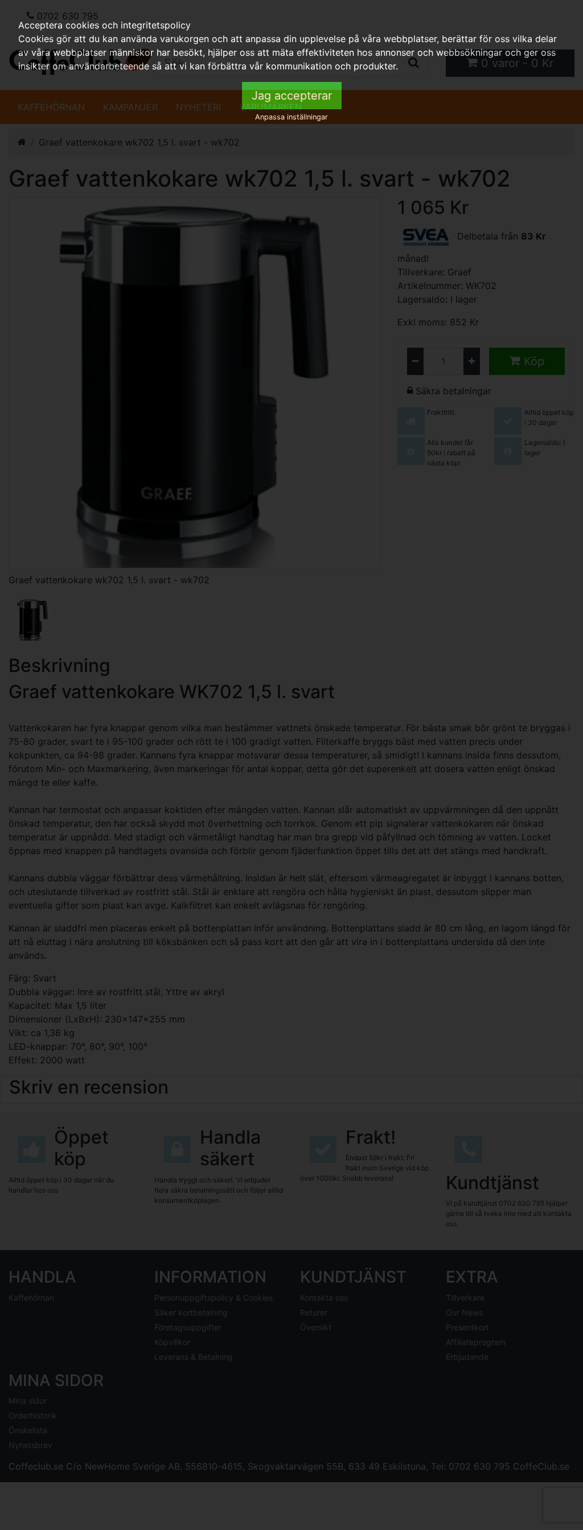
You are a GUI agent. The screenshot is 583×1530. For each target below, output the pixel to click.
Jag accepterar (292, 95)
